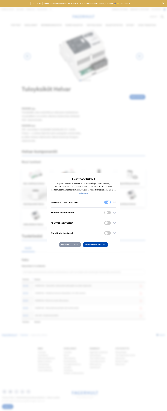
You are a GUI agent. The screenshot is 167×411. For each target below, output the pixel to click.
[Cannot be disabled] (107, 202)
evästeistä (83, 193)
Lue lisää (124, 3)
